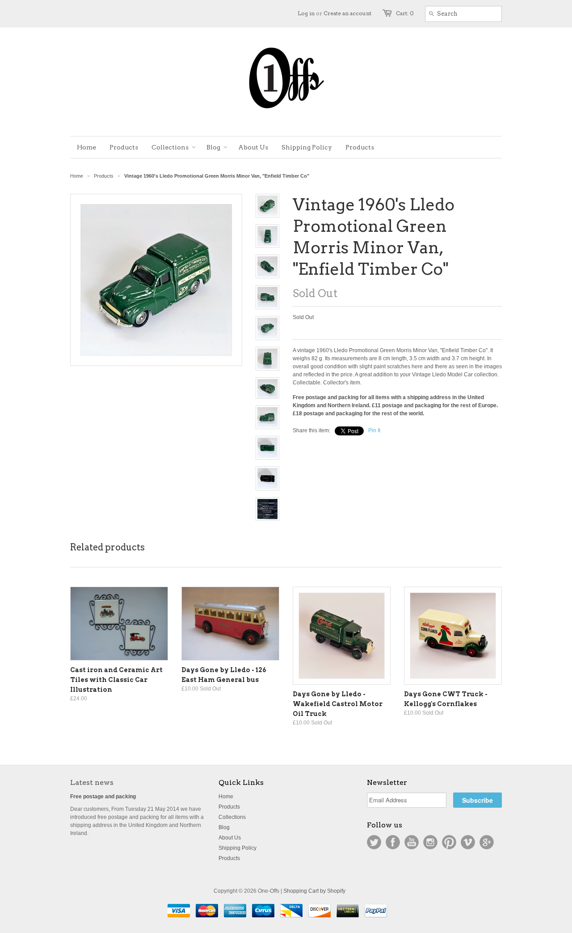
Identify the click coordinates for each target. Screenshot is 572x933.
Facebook (393, 842)
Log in (306, 13)
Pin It (374, 430)
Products (104, 176)
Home (226, 796)
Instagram (430, 842)
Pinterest (449, 842)
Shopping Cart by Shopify (314, 891)
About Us (230, 838)
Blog (224, 827)
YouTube (411, 842)
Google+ (486, 842)
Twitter (374, 842)
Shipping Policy (238, 848)
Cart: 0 (405, 13)
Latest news (92, 782)
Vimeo (468, 842)
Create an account (347, 13)
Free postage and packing (103, 796)
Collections (232, 817)
